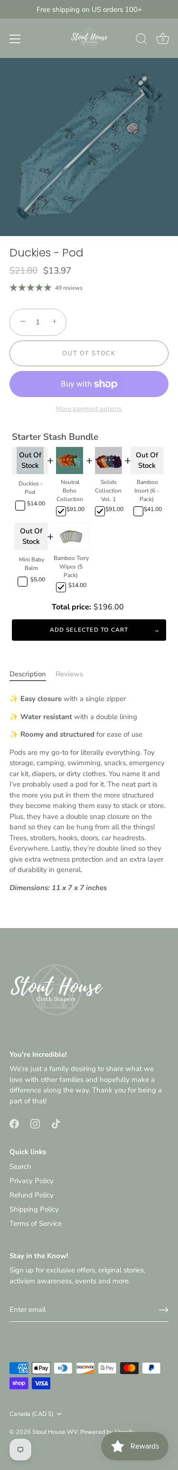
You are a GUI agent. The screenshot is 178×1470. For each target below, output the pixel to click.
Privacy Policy (31, 1180)
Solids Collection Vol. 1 (108, 490)
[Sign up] (164, 1310)
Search (20, 1166)
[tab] (32, 674)
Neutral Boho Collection (69, 490)
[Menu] (15, 38)
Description (27, 674)
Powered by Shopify (107, 1432)
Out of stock (88, 353)
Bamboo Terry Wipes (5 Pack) (71, 566)
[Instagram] (35, 1123)
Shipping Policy (34, 1209)
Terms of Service (35, 1223)
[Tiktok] (56, 1123)
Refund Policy (31, 1195)
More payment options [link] (89, 408)
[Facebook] (14, 1123)
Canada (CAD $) (31, 1414)
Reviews (69, 674)
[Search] (141, 40)
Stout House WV (54, 1432)
